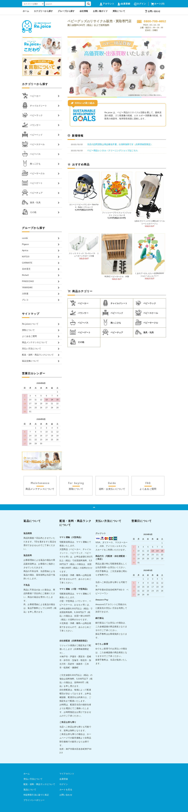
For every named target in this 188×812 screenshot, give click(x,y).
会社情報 (84, 11)
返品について (30, 789)
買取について (119, 11)
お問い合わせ (154, 11)
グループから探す (66, 11)
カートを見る (65, 789)
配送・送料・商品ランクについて (39, 784)
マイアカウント (66, 773)
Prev (71, 67)
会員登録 (125, 3)
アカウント (109, 3)
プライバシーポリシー (34, 800)
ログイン (141, 3)
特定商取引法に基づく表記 (36, 795)
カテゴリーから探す (43, 11)
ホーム (26, 11)
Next (162, 67)
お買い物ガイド (100, 11)
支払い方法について (33, 779)
